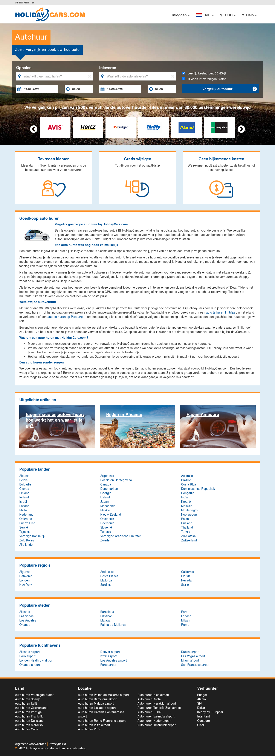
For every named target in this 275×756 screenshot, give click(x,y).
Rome (185, 624)
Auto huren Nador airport (154, 720)
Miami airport (190, 660)
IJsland (105, 497)
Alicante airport (29, 651)
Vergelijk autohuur (229, 88)
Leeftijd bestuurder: (204, 73)
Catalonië (25, 576)
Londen (24, 580)
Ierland (24, 497)
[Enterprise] (219, 127)
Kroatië (186, 501)
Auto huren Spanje (27, 699)
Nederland (26, 514)
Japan (104, 501)
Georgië (105, 493)
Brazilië (186, 480)
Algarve (24, 571)
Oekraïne (25, 518)
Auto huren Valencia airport (156, 716)
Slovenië (106, 527)
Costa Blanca (109, 576)
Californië (187, 571)
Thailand (187, 527)
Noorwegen (189, 514)
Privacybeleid (57, 744)
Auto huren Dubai (149, 712)
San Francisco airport (195, 664)
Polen (185, 518)
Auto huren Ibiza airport (94, 725)
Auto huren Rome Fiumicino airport (102, 720)
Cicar (200, 725)
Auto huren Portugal (28, 712)
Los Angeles (27, 620)
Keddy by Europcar (210, 712)
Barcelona (107, 611)
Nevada (186, 580)
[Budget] (121, 127)
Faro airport (27, 656)
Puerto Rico (27, 523)
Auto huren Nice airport (153, 695)
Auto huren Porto (89, 729)
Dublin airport (190, 651)
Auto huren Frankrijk (29, 716)
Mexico (105, 510)
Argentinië (107, 475)
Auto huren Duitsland (29, 720)
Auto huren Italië (26, 703)
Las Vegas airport (193, 656)
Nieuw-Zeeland (110, 514)
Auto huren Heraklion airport (157, 703)
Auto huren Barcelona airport (97, 699)
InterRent (203, 716)
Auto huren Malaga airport (96, 703)
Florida (186, 576)
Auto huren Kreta (149, 699)
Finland (24, 493)
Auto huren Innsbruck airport (157, 725)
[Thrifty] (154, 127)
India (184, 497)
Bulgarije (25, 484)
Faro (184, 611)
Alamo (201, 699)
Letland (24, 506)
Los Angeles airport (113, 660)
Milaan (185, 620)
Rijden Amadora (202, 414)
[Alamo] (187, 127)
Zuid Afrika (188, 536)
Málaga (105, 620)
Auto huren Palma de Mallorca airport (103, 695)
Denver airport (110, 651)
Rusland (186, 523)
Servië (23, 527)
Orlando (24, 624)
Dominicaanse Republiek (198, 488)
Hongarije (187, 493)
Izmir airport (108, 656)
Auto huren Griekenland (31, 707)
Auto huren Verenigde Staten (34, 695)
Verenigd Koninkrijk (32, 536)
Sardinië (106, 584)
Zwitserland (189, 540)
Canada (105, 484)
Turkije (185, 531)
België (23, 480)
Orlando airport (29, 664)
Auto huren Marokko (29, 725)
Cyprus (24, 488)
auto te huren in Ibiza (220, 312)
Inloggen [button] (180, 14)
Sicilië (185, 584)
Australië (187, 475)
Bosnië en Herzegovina (116, 480)
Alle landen (26, 544)
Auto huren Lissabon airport (97, 707)
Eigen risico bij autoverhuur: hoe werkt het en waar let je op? (55, 419)
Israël (23, 501)
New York (25, 584)
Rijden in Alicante (124, 414)
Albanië (24, 475)
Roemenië (107, 523)
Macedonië (107, 506)
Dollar (201, 707)
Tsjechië (25, 531)
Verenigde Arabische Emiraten (121, 536)
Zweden (105, 540)
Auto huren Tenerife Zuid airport (159, 707)
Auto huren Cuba (26, 729)
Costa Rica (188, 484)
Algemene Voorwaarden (31, 744)
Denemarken (109, 488)
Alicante (24, 611)
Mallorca (106, 580)
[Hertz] (88, 127)
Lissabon (106, 616)
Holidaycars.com (37, 748)
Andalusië (107, 571)
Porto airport (108, 664)
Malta (23, 510)
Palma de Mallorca (113, 624)
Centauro (203, 720)
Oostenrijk (107, 518)
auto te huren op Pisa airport (66, 316)
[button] (205, 15)
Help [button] (250, 14)
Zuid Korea (26, 540)
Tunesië (105, 531)
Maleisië (186, 506)
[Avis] (55, 127)
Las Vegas (26, 616)
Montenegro (189, 510)
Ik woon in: (205, 79)
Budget (202, 695)
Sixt (199, 703)
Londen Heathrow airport (36, 660)
